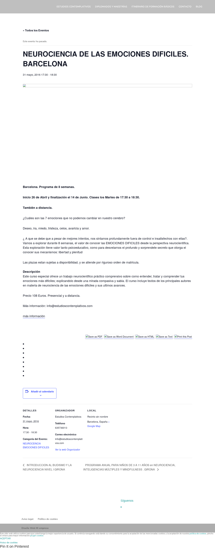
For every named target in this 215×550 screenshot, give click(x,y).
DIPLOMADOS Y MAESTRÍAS (111, 7)
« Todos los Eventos (36, 30)
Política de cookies (48, 519)
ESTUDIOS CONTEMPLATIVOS (74, 7)
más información (34, 316)
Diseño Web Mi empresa (35, 528)
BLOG (199, 7)
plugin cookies (37, 535)
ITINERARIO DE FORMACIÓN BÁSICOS (153, 7)
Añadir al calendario (42, 391)
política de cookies (197, 533)
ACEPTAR (5, 538)
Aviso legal (27, 519)
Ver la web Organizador (67, 449)
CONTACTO (185, 7)
